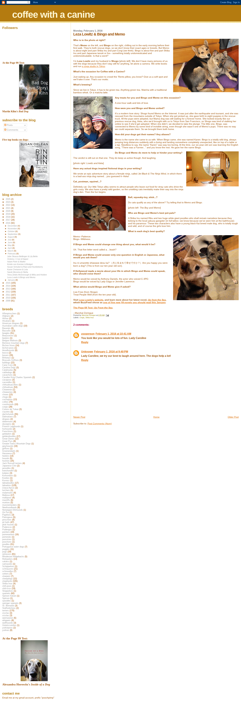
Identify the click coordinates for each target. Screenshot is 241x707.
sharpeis (6, 576)
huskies (6, 461)
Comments (12, 130)
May (10, 245)
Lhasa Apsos (8, 488)
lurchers (6, 490)
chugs (5, 397)
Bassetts (6, 330)
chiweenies (7, 392)
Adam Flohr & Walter (16, 262)
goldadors (6, 434)
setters (5, 573)
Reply (84, 342)
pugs (4, 551)
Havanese (7, 453)
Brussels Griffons (10, 360)
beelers (5, 338)
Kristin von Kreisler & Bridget (20, 264)
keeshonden (8, 470)
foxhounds (7, 429)
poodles (6, 544)
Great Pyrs (7, 441)
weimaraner (7, 618)
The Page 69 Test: (92, 307)
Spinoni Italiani (9, 596)
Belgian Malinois (10, 340)
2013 (8, 289)
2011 (8, 295)
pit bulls (6, 522)
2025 (8, 199)
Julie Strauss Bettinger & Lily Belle (22, 256)
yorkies (5, 630)
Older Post (233, 417)
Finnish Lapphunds (11, 426)
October (11, 231)
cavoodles (7, 382)
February (12, 254)
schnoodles (7, 571)
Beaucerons (8, 335)
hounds (5, 458)
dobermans (7, 421)
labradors (6, 485)
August (11, 237)
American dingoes (10, 323)
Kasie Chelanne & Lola (17, 269)
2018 (8, 217)
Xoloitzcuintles (9, 625)
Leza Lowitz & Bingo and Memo (21, 277)
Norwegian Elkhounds (12, 510)
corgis (82, 317)
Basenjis (6, 328)
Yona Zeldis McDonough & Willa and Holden (27, 275)
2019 (8, 214)
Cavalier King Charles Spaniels (17, 377)
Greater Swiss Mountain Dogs (16, 443)
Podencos (7, 527)
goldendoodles (9, 436)
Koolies (5, 478)
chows (5, 394)
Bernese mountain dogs (13, 343)
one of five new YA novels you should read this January (134, 302)
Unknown (87, 351)
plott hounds (8, 524)
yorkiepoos (7, 627)
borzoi (5, 353)
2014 (8, 286)
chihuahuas (7, 387)
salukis (5, 561)
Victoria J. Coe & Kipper (17, 259)
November (13, 228)
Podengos (7, 529)
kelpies (5, 473)
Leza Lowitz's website (91, 300)
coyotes (6, 411)
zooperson (88, 333)
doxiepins (6, 424)
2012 (8, 291)
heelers (5, 456)
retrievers (6, 554)
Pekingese (7, 517)
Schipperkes (8, 566)
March (11, 251)
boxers (5, 355)
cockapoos (7, 399)
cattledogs (7, 372)
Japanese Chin (9, 465)
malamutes (7, 492)
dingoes (6, 419)
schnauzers (7, 569)
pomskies (6, 539)
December (13, 226)
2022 (8, 205)
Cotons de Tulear (10, 409)
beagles (6, 333)
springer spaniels (10, 603)
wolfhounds (7, 623)
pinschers (6, 519)
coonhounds (8, 404)
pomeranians (8, 534)
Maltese (6, 495)
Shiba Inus (89, 317)
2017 (8, 220)
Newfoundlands (9, 507)
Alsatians (6, 321)
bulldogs (6, 362)
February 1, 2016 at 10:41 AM (113, 333)
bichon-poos (8, 348)
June (10, 242)
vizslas (5, 615)
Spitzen (6, 598)
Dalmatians (7, 416)
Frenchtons (7, 431)
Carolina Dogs (9, 367)
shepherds (7, 581)
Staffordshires (9, 608)
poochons (6, 542)
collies (5, 402)
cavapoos (6, 380)
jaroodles (6, 468)
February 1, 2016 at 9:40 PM (111, 351)
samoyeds (7, 564)
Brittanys (6, 357)
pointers (6, 532)
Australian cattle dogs (12, 326)
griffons (5, 448)
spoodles (6, 600)
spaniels (6, 593)
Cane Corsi (7, 365)
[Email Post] (107, 315)
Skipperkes (7, 591)
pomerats (6, 537)
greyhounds (7, 446)
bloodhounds (8, 350)
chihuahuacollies (10, 384)
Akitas (5, 318)
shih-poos (6, 586)
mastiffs (6, 500)
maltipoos (6, 497)
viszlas (5, 613)
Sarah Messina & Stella (17, 272)
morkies (6, 502)
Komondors (7, 475)
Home (156, 417)
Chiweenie (7, 389)
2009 (8, 300)
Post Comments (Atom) (100, 423)
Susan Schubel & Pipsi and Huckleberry (25, 267)
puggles (6, 549)
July (10, 240)
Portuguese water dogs (13, 546)
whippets (6, 620)
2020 (8, 211)
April (10, 248)
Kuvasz (6, 480)
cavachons (7, 375)
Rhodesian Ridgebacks (13, 556)
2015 (8, 283)
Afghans (6, 316)
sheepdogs (7, 578)
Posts (9, 125)
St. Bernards (8, 605)
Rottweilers (7, 559)
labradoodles (8, 483)
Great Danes (8, 438)
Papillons (6, 515)
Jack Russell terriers (12, 463)
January (11, 280)
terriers (5, 610)
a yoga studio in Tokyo (93, 66)
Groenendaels (8, 451)
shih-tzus (6, 588)
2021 (8, 208)
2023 (8, 202)
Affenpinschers (9, 313)
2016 (8, 223)
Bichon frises (8, 345)
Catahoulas (7, 370)
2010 (8, 298)
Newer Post (79, 417)
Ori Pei (5, 512)
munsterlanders (9, 505)
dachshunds (8, 414)
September (13, 234)
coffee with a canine (53, 14)
